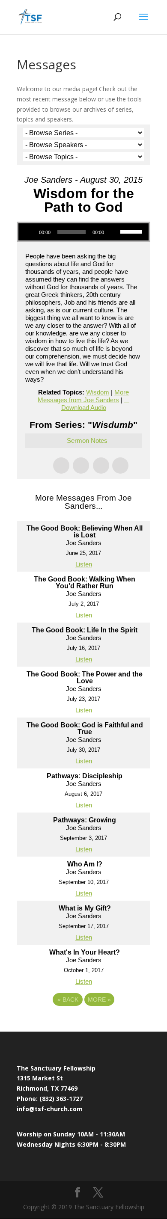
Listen (83, 564)
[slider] (132, 231)
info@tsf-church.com (50, 1109)
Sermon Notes (87, 440)
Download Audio (83, 407)
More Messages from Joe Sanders (83, 396)
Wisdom (97, 392)
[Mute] (113, 232)
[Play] (29, 232)
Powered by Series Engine (83, 1023)
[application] (83, 231)
